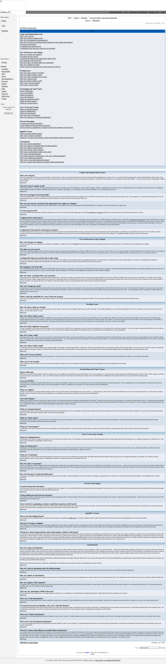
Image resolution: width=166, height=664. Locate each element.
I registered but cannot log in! (30, 46)
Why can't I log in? (27, 36)
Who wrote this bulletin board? (31, 134)
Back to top (23, 182)
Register (84, 18)
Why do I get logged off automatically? (34, 40)
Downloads (6, 71)
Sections (5, 86)
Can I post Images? (27, 97)
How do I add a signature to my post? (33, 77)
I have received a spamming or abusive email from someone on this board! (46, 127)
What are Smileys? (26, 95)
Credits (92, 654)
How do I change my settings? (31, 54)
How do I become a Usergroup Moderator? (35, 117)
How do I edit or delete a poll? (31, 81)
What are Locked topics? (29, 103)
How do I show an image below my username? (37, 63)
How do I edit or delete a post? (31, 75)
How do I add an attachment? (30, 144)
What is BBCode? (26, 91)
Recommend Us (7, 79)
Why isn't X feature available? (31, 136)
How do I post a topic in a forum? (32, 73)
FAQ (126, 12)
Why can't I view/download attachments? (34, 160)
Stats (3, 89)
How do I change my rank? (30, 65)
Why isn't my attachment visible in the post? (35, 152)
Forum (4, 99)
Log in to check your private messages (103, 18)
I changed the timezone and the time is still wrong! (38, 58)
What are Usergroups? (28, 113)
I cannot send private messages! (31, 123)
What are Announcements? (29, 99)
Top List (5, 94)
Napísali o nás (154, 12)
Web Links (5, 96)
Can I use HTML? (26, 93)
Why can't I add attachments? (30, 154)
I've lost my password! (28, 44)
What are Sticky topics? (28, 101)
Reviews (5, 81)
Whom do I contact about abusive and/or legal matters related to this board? (47, 138)
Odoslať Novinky (116, 12)
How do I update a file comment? (32, 150)
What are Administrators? (29, 109)
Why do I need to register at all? (31, 38)
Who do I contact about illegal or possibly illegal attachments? (42, 162)
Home (4, 21)
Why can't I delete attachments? (31, 158)
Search (4, 84)
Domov (4, 62)
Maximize (96, 20)
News (4, 76)
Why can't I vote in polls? (29, 85)
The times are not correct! (29, 56)
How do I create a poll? (28, 79)
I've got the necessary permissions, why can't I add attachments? (43, 156)
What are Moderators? (28, 111)
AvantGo (5, 69)
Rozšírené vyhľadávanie (138, 12)
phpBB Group (72, 518)
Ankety (163, 12)
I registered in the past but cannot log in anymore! (37, 48)
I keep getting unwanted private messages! (35, 125)
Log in (87, 20)
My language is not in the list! (30, 61)
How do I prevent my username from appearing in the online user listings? (46, 42)
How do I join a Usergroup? (30, 115)
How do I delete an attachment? (31, 148)
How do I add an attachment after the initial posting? (38, 146)
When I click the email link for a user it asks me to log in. (40, 67)
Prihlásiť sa (4, 12)
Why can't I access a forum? (30, 83)
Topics (4, 91)
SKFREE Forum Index (28, 28)
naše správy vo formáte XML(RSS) (107, 660)
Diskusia (5, 31)
